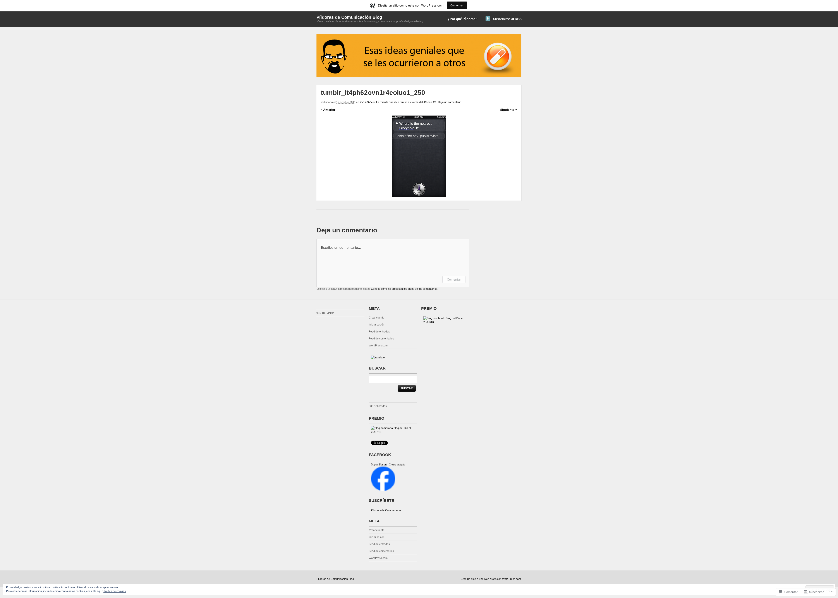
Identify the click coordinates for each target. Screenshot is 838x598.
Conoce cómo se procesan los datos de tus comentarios (404, 288)
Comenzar (457, 5)
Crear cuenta (376, 317)
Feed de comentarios (381, 338)
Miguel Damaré (379, 464)
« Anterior (328, 109)
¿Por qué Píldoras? (462, 19)
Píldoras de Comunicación (386, 510)
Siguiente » (508, 109)
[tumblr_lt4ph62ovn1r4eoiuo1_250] (419, 156)
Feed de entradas (379, 331)
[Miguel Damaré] (383, 489)
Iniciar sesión (377, 324)
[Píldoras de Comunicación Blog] (419, 76)
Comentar (454, 279)
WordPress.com (378, 345)
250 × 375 (366, 102)
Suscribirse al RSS (507, 19)
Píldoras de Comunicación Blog (349, 17)
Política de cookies (114, 591)
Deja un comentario (449, 102)
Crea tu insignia (397, 464)
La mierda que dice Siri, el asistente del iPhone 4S (406, 102)
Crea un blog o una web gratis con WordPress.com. (491, 579)
